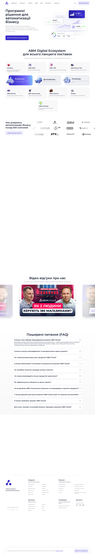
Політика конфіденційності (13, 507)
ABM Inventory (31, 484)
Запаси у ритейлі (62, 484)
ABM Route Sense (45, 492)
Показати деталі (59, 550)
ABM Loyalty (30, 490)
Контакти (56, 3)
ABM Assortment (31, 488)
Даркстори (76, 490)
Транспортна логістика (79, 488)
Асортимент (61, 488)
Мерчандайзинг (62, 486)
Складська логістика (78, 486)
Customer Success (31, 506)
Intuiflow (43, 488)
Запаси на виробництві (79, 484)
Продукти (14, 3)
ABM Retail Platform (63, 507)
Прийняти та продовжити (81, 550)
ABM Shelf (30, 486)
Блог (41, 3)
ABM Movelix (30, 494)
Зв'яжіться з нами (79, 503)
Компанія (48, 3)
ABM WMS (44, 484)
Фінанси (60, 492)
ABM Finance (30, 492)
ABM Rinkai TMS (45, 490)
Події (36, 3)
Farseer (43, 494)
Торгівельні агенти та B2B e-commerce (80, 493)
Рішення (22, 3)
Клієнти (30, 3)
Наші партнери (31, 508)
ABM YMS (44, 486)
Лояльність (61, 490)
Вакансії (43, 504)
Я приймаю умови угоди (21, 463)
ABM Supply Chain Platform (64, 505)
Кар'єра (29, 510)
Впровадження (31, 504)
